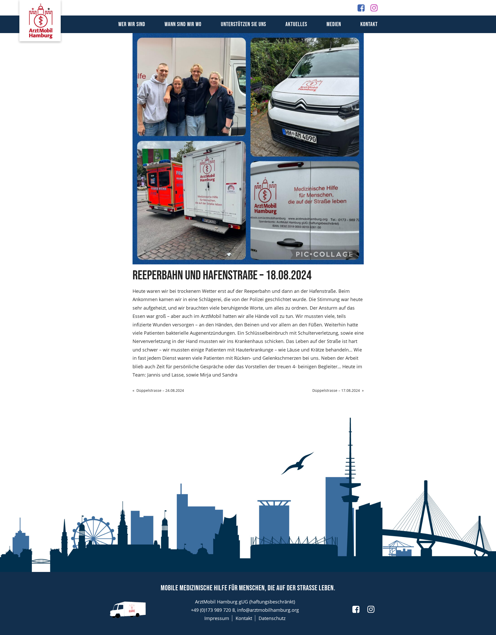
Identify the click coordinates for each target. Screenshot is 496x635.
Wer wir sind (131, 24)
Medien (334, 24)
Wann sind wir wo (183, 24)
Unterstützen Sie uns (243, 24)
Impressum (216, 618)
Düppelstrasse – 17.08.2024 (336, 390)
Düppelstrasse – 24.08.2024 (160, 390)
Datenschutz (272, 618)
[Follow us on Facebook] (361, 7)
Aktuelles (296, 24)
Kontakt (369, 24)
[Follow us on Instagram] (374, 7)
